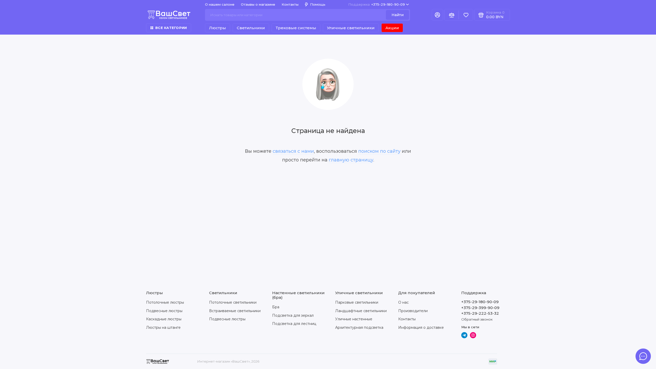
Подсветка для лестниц (294, 323)
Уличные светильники (351, 27)
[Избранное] (466, 15)
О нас (403, 302)
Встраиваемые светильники (235, 311)
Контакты (290, 4)
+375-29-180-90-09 (376, 4)
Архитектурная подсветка (359, 327)
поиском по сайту (379, 151)
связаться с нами (293, 151)
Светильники (251, 27)
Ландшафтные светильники (361, 311)
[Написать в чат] (643, 356)
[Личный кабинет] (437, 15)
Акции (392, 27)
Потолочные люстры (165, 302)
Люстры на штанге (163, 327)
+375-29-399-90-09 (480, 307)
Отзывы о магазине (258, 4)
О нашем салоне (219, 4)
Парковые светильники (356, 302)
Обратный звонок (477, 319)
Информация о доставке (421, 327)
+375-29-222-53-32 (480, 313)
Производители (413, 311)
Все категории (171, 28)
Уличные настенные (353, 319)
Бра (275, 307)
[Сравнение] (451, 15)
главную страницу (351, 160)
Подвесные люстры (164, 311)
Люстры (217, 27)
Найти (398, 15)
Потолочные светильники (233, 302)
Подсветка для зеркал (293, 315)
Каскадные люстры (163, 319)
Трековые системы (296, 27)
